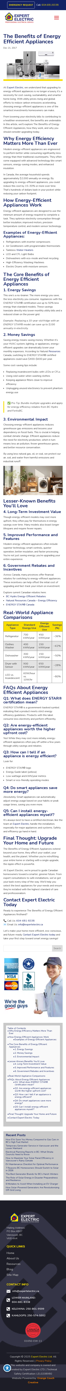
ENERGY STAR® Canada (20, 604)
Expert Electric (15, 87)
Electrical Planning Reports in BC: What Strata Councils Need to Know (29, 1153)
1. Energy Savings (24, 1049)
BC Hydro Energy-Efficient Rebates (26, 596)
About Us (13, 1258)
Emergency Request (21, 5)
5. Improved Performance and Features (34, 1067)
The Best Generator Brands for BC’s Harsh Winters (32, 1174)
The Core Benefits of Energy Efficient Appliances (28, 1045)
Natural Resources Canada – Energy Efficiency (31, 600)
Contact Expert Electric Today (24, 1118)
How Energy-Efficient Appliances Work (29, 1037)
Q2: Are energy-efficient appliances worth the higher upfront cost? (33, 1089)
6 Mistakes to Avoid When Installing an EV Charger (32, 1183)
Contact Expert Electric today (39, 934)
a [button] (56, 18)
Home (10, 1253)
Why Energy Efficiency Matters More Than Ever (30, 1032)
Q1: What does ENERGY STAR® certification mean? (31, 1083)
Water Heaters (24, 250)
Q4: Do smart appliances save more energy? (33, 1102)
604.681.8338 (50, 5)
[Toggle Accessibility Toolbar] (7, 1368)
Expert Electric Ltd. (41, 1356)
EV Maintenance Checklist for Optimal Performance (32, 1164)
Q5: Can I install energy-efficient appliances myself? (31, 1108)
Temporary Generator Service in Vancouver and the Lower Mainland (32, 1147)
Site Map (12, 1275)
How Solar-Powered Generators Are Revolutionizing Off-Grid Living (32, 1189)
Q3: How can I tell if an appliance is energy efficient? (33, 1095)
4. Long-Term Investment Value (30, 1064)
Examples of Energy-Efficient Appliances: (36, 1039)
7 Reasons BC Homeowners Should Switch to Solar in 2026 (32, 1169)
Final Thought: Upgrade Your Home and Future (33, 1114)
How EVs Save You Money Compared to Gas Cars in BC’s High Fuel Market (32, 1141)
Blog (10, 1269)
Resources (54, 351)
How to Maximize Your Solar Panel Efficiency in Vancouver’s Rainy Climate (30, 1159)
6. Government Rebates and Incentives (34, 1071)
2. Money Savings (24, 1053)
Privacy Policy (43, 1361)
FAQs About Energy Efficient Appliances (29, 1079)
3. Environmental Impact (27, 1056)
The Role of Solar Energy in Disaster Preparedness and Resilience (32, 1179)
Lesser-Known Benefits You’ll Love (27, 1061)
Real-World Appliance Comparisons (27, 1076)
